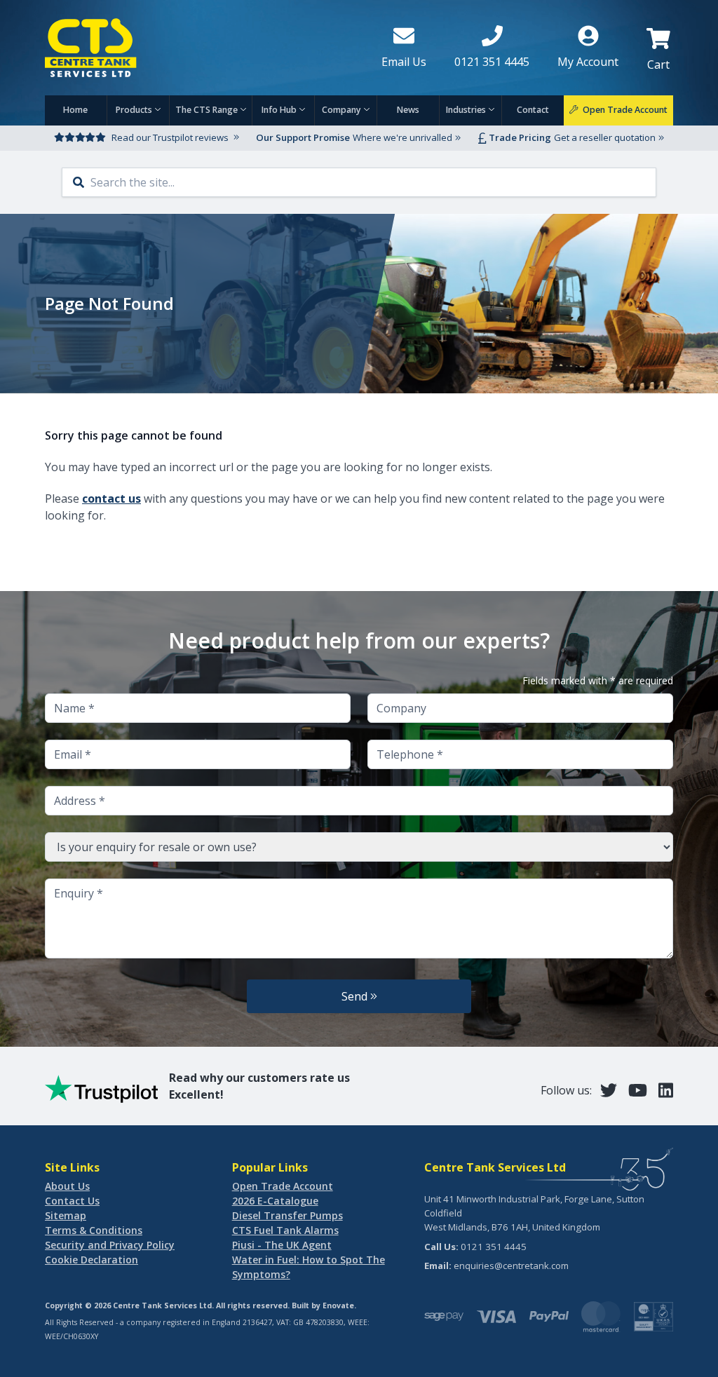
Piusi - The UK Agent (282, 1244)
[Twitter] (608, 1089)
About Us (67, 1186)
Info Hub (279, 110)
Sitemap (65, 1215)
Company (341, 110)
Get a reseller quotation (605, 137)
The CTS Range (206, 110)
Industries (466, 110)
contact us (111, 498)
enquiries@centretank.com (511, 1265)
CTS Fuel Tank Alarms (285, 1230)
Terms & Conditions (93, 1230)
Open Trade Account (282, 1186)
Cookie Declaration (91, 1259)
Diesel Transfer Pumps (287, 1215)
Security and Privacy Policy (110, 1244)
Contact (533, 110)
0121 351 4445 (494, 1246)
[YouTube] (637, 1089)
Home (75, 110)
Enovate (338, 1305)
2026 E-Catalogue (275, 1200)
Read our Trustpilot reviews (170, 137)
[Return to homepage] (202, 47)
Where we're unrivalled (402, 137)
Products (134, 110)
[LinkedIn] (665, 1089)
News (408, 110)
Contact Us (72, 1200)
